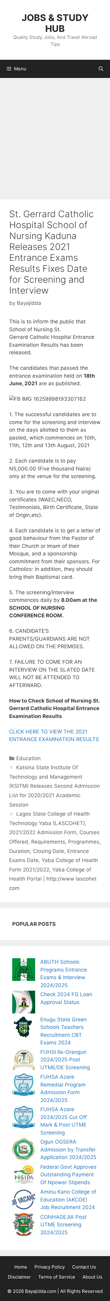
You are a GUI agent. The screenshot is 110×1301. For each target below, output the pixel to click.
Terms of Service (56, 1277)
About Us (92, 1277)
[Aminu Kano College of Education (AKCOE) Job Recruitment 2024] (23, 1200)
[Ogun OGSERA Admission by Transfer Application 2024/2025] (23, 1150)
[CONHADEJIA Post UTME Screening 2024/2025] (23, 1226)
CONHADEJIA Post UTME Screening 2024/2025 (63, 1224)
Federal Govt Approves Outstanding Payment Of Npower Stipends (68, 1174)
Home (20, 1267)
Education (28, 758)
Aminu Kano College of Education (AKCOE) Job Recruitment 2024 (68, 1199)
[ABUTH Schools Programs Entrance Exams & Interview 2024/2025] (23, 970)
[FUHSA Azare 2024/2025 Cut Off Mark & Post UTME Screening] (23, 1118)
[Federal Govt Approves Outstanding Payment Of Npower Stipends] (23, 1175)
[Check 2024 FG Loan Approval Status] (23, 1003)
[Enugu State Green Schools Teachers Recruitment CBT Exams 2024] (23, 1028)
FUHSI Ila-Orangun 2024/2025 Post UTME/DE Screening (65, 1059)
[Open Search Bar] (101, 69)
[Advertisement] (55, 135)
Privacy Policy (50, 1267)
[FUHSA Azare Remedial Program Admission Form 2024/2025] (23, 1085)
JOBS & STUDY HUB (55, 23)
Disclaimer (19, 1277)
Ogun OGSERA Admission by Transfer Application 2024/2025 (68, 1149)
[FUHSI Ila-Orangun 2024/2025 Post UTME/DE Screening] (23, 1060)
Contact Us (84, 1267)
